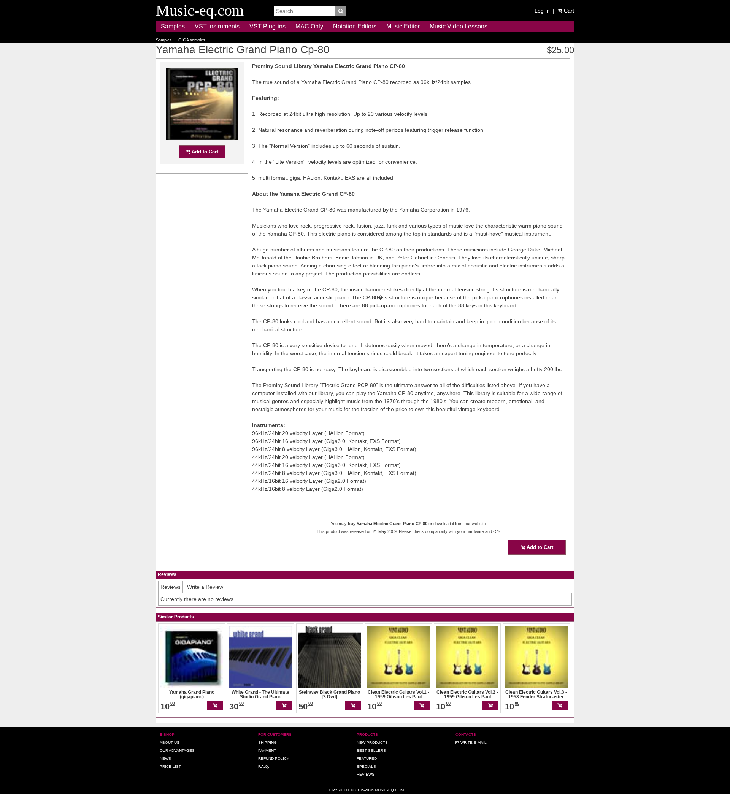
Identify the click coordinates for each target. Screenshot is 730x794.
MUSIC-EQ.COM (389, 790)
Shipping (267, 742)
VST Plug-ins (267, 26)
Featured (367, 758)
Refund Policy (273, 758)
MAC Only (309, 26)
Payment (267, 750)
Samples (173, 26)
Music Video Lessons (458, 26)
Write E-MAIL (473, 742)
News (165, 758)
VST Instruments (217, 26)
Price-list (170, 766)
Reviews (366, 774)
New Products (372, 742)
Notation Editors (354, 26)
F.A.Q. (263, 766)
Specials (366, 766)
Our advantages (177, 750)
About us (169, 742)
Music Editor (403, 26)
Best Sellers (371, 750)
